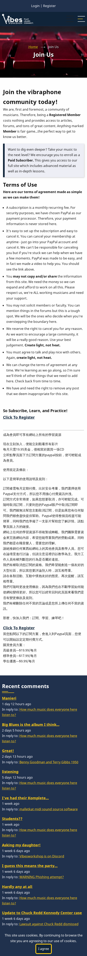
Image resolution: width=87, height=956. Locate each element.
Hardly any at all (17, 886)
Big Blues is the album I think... (30, 724)
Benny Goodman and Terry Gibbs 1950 (48, 762)
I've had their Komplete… (25, 797)
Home (33, 47)
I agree (43, 949)
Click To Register (19, 417)
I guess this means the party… (29, 865)
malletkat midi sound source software (48, 809)
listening (10, 771)
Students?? (12, 818)
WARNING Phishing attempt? (41, 877)
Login (35, 6)
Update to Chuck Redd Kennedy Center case (42, 912)
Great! (8, 750)
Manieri (9, 698)
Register (49, 6)
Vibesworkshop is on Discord (41, 856)
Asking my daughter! (21, 845)
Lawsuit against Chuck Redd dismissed (49, 924)
